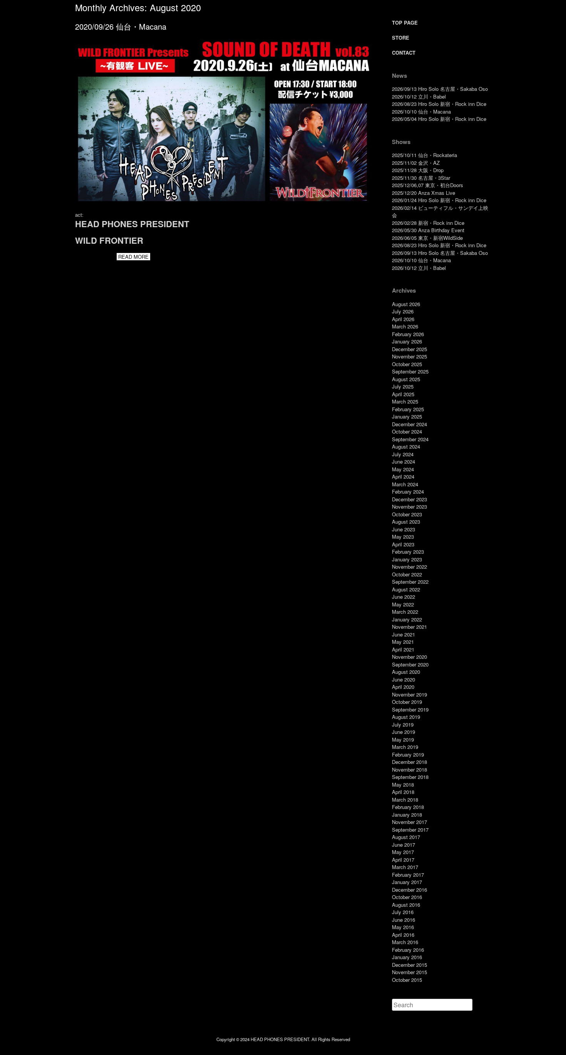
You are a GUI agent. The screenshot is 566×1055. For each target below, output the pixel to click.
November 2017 (409, 822)
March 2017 (405, 867)
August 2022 (406, 589)
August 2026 (406, 304)
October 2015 (407, 979)
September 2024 (410, 439)
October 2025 (407, 364)
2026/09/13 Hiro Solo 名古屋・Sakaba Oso (440, 88)
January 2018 (407, 814)
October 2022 (407, 574)
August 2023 (406, 521)
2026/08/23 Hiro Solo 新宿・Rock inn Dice (439, 103)
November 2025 (409, 356)
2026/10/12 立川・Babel (419, 96)
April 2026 (403, 319)
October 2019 (407, 701)
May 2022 (403, 604)
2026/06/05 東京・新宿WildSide (427, 237)
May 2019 (403, 739)
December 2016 (409, 889)
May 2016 (403, 927)
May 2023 (403, 536)
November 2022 (409, 566)
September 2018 (410, 776)
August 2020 (406, 671)
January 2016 (407, 957)
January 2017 (407, 882)
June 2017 (403, 844)
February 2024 (408, 491)
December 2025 (409, 349)
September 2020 (410, 664)
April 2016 (403, 934)
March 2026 (405, 326)
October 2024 (407, 431)
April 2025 (403, 394)
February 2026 (408, 334)
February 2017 (408, 874)
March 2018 (405, 799)
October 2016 (407, 897)
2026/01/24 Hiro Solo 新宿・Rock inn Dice (439, 200)
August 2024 (406, 446)
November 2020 (409, 656)
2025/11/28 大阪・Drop (418, 170)
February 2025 (408, 409)
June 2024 (403, 461)
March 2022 (405, 611)
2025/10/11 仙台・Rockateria (424, 155)
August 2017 (406, 837)
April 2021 (403, 649)
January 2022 (407, 619)
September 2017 (410, 829)
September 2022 (410, 581)
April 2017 (403, 859)
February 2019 (408, 754)
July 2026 (403, 311)
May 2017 (403, 852)
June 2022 (403, 596)
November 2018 (409, 769)
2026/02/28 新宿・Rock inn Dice (428, 222)
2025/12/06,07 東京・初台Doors (427, 185)
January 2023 (407, 559)
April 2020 (403, 686)
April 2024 (403, 476)
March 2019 (405, 746)
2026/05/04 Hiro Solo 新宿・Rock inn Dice (439, 118)
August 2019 (406, 716)
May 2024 (403, 469)
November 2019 (409, 694)
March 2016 (405, 942)
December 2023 (409, 499)
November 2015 (409, 972)
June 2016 (403, 919)
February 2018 (408, 807)
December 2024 (409, 424)
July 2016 (403, 912)
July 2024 (403, 454)
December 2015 (409, 964)
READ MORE (133, 256)
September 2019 (410, 709)
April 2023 (403, 544)
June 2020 (403, 679)
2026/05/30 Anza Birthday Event (428, 230)
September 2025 (410, 371)
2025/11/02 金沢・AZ (416, 162)
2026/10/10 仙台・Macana (421, 111)
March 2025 (405, 401)
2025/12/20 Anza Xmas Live (423, 192)
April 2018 (403, 791)
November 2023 (409, 506)
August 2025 (406, 379)
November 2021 (409, 626)
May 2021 (403, 641)
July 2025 (403, 386)
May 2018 (403, 784)
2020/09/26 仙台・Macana (120, 26)
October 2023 (407, 514)
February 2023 (408, 551)
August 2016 (406, 904)
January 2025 (407, 416)
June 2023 (403, 529)
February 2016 (408, 949)
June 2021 (403, 634)
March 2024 (405, 484)
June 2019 (403, 731)
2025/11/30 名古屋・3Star (421, 177)
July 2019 (403, 724)
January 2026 (407, 341)
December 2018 (409, 761)
